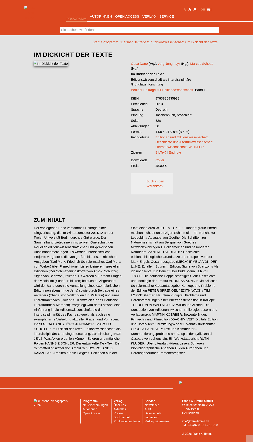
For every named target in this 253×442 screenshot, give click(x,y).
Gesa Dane (139, 63)
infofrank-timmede (195, 421)
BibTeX (160, 152)
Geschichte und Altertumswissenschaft (183, 142)
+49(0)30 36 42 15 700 (203, 425)
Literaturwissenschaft (171, 147)
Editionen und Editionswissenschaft (181, 137)
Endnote (175, 152)
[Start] (180, 16)
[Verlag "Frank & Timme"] (35, 13)
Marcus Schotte (201, 63)
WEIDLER (196, 147)
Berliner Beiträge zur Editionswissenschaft (162, 90)
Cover (159, 160)
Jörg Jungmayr (169, 63)
